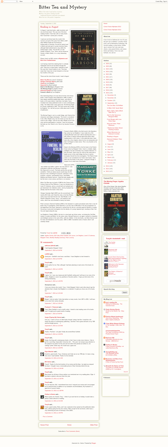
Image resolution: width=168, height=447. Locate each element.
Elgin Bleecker (49, 351)
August (109, 144)
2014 (107, 166)
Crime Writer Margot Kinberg (115, 323)
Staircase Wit (110, 337)
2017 (107, 87)
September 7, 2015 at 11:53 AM (54, 293)
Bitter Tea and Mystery (63, 7)
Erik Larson (72, 235)
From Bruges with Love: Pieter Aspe (114, 120)
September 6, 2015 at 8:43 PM (53, 259)
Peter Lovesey (70, 237)
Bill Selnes (48, 362)
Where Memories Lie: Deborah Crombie (113, 133)
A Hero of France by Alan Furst (114, 362)
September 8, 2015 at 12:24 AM (54, 325)
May (108, 152)
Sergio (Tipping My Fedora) (53, 317)
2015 (107, 93)
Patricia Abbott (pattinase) (114, 316)
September (111, 103)
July (108, 147)
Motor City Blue (45, 80)
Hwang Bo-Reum (113, 267)
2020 (107, 79)
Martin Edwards (113, 250)
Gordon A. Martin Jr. (114, 261)
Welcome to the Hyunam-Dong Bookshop (116, 264)
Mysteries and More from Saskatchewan (114, 359)
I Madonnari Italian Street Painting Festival (115, 128)
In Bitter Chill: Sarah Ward (115, 108)
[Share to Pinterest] (70, 233)
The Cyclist (111, 242)
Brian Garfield (64, 235)
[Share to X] (66, 233)
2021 (107, 77)
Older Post (93, 425)
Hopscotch (43, 85)
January (110, 163)
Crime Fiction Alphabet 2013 (112, 29)
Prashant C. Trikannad (51, 307)
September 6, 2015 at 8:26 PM (53, 250)
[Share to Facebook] (68, 233)
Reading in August (112, 136)
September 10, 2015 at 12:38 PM (54, 390)
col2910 (47, 254)
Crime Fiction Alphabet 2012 (112, 26)
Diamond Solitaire (45, 90)
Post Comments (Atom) (73, 431)
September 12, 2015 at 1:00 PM (54, 413)
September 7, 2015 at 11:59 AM (54, 303)
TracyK (49, 233)
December (110, 95)
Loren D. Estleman (89, 235)
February (110, 160)
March (109, 157)
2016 (107, 90)
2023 (107, 71)
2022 (107, 74)
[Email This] (62, 233)
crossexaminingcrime (113, 330)
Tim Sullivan (112, 243)
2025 (107, 66)
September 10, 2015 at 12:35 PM (54, 378)
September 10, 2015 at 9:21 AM (54, 358)
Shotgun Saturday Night (47, 81)
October (110, 100)
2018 (107, 85)
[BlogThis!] (64, 233)
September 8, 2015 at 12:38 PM (54, 334)
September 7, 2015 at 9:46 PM (53, 313)
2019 (107, 82)
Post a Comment (47, 416)
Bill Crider (57, 235)
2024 (107, 69)
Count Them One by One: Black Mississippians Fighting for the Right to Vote (117, 258)
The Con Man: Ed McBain (115, 105)
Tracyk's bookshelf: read (115, 239)
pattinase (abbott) (50, 245)
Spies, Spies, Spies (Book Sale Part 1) (115, 111)
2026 (107, 63)
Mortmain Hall (112, 249)
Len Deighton (79, 235)
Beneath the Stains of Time (115, 366)
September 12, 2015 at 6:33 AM (54, 401)
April (109, 155)
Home (69, 425)
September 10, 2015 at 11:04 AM (54, 368)
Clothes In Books (50, 394)
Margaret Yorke (44, 237)
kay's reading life (111, 302)
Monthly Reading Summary (57, 237)
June (109, 149)
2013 (107, 168)
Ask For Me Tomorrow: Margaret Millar (114, 115)
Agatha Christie (49, 235)
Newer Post (44, 425)
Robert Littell (112, 274)
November (110, 98)
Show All (126, 371)
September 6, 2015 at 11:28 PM (54, 269)
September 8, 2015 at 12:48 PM (54, 348)
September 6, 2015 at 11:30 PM (54, 281)
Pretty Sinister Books (113, 309)
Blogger (94, 443)
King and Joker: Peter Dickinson (113, 124)
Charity (42, 83)
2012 (107, 171)
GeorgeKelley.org (111, 352)
